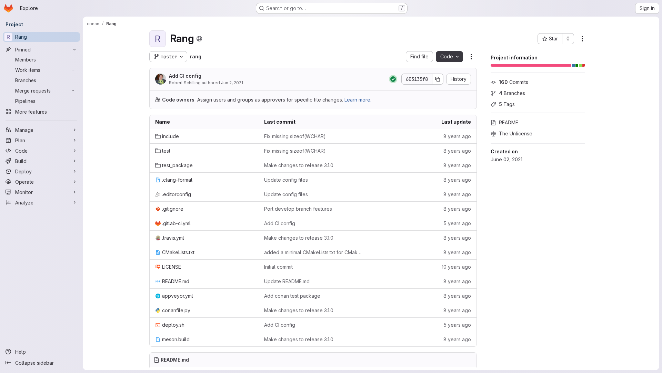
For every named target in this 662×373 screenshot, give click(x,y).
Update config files (286, 180)
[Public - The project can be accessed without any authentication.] (199, 38)
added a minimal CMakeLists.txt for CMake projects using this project (313, 252)
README (508, 122)
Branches (512, 93)
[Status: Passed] (393, 79)
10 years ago (456, 267)
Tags (507, 104)
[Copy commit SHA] (437, 79)
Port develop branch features (298, 209)
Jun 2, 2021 (232, 82)
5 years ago (457, 223)
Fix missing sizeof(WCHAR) (295, 136)
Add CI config (185, 76)
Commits (513, 82)
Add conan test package (292, 296)
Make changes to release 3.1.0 (298, 165)
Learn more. (357, 100)
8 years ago (457, 136)
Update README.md (287, 281)
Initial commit (278, 267)
